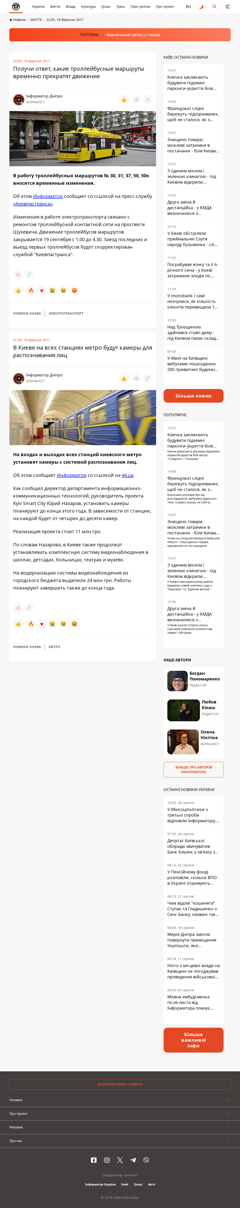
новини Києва (27, 313)
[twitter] (120, 1160)
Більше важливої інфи (193, 1040)
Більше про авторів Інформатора (194, 769)
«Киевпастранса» (32, 204)
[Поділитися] (136, 99)
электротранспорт (66, 313)
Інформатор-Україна (100, 1184)
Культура (88, 6)
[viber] (146, 1160)
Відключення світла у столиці (133, 34)
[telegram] (133, 1160)
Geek (124, 1184)
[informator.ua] (15, 6)
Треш (120, 6)
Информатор (48, 196)
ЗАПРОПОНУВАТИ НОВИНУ (120, 1084)
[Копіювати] (147, 99)
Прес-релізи (140, 6)
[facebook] (94, 1160)
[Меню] (228, 6)
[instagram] (107, 1160)
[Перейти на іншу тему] (201, 6)
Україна (38, 6)
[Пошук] (215, 6)
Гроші (106, 6)
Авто (151, 1184)
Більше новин (194, 396)
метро (54, 647)
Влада (70, 6)
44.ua (127, 475)
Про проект (165, 6)
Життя (55, 6)
